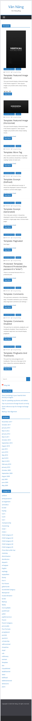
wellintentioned (7, 681)
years (3, 687)
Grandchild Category (8, 590)
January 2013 (6, 428)
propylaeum (6, 632)
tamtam (4, 659)
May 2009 (5, 485)
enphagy (4, 571)
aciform (4, 495)
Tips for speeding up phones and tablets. (15, 400)
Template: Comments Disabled (14, 322)
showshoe (5, 647)
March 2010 (5, 461)
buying (4, 511)
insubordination (7, 596)
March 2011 (5, 437)
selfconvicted (6, 644)
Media (4, 605)
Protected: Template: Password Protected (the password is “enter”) (15, 266)
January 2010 (6, 467)
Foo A (3, 580)
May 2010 (5, 455)
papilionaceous (7, 617)
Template (18, 69)
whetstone (5, 684)
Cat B (3, 517)
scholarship (5, 641)
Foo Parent (5, 583)
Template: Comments (14, 294)
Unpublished (6, 668)
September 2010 (7, 443)
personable (5, 626)
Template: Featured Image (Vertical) (16, 76)
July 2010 (5, 449)
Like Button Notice (8, 136)
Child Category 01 (7, 535)
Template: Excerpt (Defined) (12, 180)
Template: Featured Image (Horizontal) (16, 121)
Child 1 (4, 529)
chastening (5, 526)
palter (4, 614)
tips (3, 665)
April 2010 (5, 458)
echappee (5, 565)
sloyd (3, 650)
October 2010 (6, 440)
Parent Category (7, 623)
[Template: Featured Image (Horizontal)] (16, 106)
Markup (4, 602)
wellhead (5, 678)
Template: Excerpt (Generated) (12, 210)
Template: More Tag (13, 152)
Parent (4, 620)
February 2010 (6, 464)
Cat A (3, 514)
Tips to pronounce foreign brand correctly (15, 403)
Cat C (3, 520)
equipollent (5, 574)
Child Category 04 (7, 544)
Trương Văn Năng (16, 72)
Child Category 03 (7, 541)
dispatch (4, 562)
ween (3, 674)
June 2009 (5, 482)
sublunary (5, 656)
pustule (4, 635)
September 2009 (7, 473)
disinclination (6, 556)
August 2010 (6, 446)
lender (4, 599)
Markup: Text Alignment (9, 412)
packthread (5, 611)
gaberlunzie (5, 587)
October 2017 (6, 425)
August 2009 (6, 476)
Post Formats (6, 629)
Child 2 (4, 532)
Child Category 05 (7, 547)
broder (4, 508)
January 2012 (6, 434)
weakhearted (6, 671)
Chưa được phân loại (9, 69)
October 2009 (6, 470)
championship (6, 523)
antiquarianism (7, 499)
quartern (5, 638)
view (14, 136)
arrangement (6, 502)
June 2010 (5, 452)
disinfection (5, 559)
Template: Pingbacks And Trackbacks (15, 354)
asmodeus (5, 505)
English (4, 568)
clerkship (5, 553)
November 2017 (7, 422)
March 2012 (5, 431)
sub (3, 653)
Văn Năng (16, 6)
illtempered (5, 593)
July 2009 (5, 479)
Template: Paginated (13, 241)
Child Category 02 (7, 538)
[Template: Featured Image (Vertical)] (16, 49)
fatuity (4, 577)
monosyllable (6, 608)
